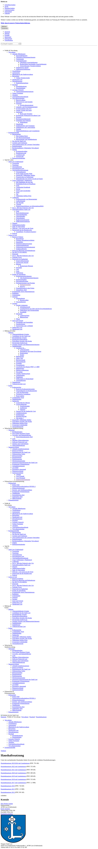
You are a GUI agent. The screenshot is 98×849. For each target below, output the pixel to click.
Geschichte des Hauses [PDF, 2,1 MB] (28, 367)
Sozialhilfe (23, 312)
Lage (13, 438)
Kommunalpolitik (13, 132)
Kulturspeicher (16, 387)
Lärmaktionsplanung (18, 466)
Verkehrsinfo (20, 59)
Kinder (22, 355)
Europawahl (19, 156)
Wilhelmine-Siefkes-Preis (23, 196)
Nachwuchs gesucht (22, 262)
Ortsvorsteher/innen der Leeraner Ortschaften (26, 144)
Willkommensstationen (23, 221)
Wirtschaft (11, 430)
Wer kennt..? (20, 418)
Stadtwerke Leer (17, 327)
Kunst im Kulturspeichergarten (25, 389)
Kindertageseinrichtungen (24, 276)
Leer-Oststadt (20, 476)
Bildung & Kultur (10, 331)
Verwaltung (11, 52)
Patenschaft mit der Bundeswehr (22, 230)
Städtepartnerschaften (18, 225)
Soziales (18, 129)
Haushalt (15, 84)
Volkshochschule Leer (19, 384)
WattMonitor (16, 493)
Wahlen (14, 149)
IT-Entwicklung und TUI (23, 108)
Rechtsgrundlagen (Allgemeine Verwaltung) (25, 148)
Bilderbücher (20, 356)
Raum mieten (20, 396)
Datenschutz (8, 38)
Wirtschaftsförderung (18, 445)
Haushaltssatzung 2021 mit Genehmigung (13, 770)
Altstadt (18, 474)
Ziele (17, 211)
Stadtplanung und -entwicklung (25, 127)
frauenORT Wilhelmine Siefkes (25, 175)
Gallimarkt (15, 197)
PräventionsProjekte (22, 281)
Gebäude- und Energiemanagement (26, 107)
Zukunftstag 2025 (21, 290)
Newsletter (19, 372)
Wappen (14, 223)
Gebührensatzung (21, 413)
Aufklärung (23, 408)
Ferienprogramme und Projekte (25, 283)
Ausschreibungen (21, 61)
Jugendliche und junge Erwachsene (30, 351)
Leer (17, 269)
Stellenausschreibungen (23, 69)
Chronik (18, 204)
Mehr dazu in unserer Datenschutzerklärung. (15, 23)
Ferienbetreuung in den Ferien (25, 288)
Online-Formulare (17, 93)
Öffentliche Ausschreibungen (29, 62)
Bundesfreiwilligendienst (19, 339)
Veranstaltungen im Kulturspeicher (26, 391)
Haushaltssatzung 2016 (8, 786)
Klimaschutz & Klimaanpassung (14, 481)
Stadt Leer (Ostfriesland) (15, 161)
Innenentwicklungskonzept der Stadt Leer (24, 462)
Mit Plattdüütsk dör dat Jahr (24, 182)
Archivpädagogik (21, 404)
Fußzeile (7, 13)
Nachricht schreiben (7, 814)
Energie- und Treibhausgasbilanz (22, 490)
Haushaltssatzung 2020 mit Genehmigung (13, 773)
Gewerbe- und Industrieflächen (21, 435)
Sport (17, 192)
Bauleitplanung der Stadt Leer (21, 452)
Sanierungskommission (23, 479)
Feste (17, 185)
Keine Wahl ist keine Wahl (24, 173)
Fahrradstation (20, 218)
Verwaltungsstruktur (18, 98)
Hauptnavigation (10, 8)
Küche (18, 189)
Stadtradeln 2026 (17, 497)
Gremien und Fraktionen (19, 143)
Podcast (14, 233)
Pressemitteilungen (21, 55)
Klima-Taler (16, 485)
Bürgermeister (16, 134)
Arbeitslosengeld (25, 307)
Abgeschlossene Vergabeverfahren (30, 66)
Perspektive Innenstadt (19, 469)
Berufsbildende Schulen (19, 338)
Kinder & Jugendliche (19, 274)
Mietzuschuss (24, 317)
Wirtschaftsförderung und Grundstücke (28, 131)
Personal (18, 117)
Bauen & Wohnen (17, 237)
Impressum (8, 37)
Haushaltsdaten (20, 88)
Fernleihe (19, 363)
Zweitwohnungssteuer (26, 105)
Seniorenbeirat (20, 298)
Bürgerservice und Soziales (24, 102)
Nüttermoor (19, 273)
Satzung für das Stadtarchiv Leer (26, 411)
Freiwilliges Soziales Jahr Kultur (22, 341)
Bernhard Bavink (21, 416)
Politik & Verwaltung (11, 50)
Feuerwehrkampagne (22, 261)
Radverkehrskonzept (22, 213)
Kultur (10, 385)
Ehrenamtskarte (20, 361)
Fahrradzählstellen (21, 214)
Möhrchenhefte (16, 498)
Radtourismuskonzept (22, 220)
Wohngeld (19, 314)
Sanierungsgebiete (17, 473)
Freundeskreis (20, 365)
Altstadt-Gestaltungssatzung (20, 449)
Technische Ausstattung (23, 394)
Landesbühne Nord (18, 397)
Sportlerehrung (20, 324)
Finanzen (19, 103)
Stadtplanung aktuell (22, 67)
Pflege (18, 319)
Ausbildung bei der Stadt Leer (21, 336)
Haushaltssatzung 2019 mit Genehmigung (13, 776)
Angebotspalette (25, 406)
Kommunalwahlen (21, 151)
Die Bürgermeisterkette (23, 137)
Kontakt (7, 35)
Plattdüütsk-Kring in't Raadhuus (25, 184)
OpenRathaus (9, 40)
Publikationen (20, 414)
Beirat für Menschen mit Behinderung (23, 250)
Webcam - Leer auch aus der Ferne (22, 228)
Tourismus (15, 165)
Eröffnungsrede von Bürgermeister (26, 199)
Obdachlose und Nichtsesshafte (29, 310)
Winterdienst (23, 122)
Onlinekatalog (20, 375)
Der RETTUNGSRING (19, 252)
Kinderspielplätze (21, 279)
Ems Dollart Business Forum (21, 433)
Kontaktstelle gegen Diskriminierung (23, 291)
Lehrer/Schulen (24, 350)
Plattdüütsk (19, 377)
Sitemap (7, 33)
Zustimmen (5, 28)
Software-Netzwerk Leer (19, 442)
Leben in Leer (12, 235)
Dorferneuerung (17, 459)
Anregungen (16, 73)
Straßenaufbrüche (21, 249)
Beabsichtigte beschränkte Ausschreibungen (33, 64)
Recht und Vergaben (26, 114)
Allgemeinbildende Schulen (20, 334)
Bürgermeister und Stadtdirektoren (26, 139)
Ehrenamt (15, 254)
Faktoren (22, 409)
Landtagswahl (20, 155)
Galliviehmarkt (20, 201)
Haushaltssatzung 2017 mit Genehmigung (13, 782)
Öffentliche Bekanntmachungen (25, 57)
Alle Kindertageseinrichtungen (29, 278)
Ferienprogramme (25, 285)
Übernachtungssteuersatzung (24, 91)
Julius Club (19, 358)
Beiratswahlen (24, 300)
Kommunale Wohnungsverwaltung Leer (28, 115)
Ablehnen (4, 26)
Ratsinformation (17, 146)
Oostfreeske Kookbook (23, 187)
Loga (17, 271)
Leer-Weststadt (20, 478)
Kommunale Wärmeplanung (20, 464)
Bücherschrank (20, 360)
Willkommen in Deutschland (24, 379)
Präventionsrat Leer (18, 168)
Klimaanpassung (13, 500)
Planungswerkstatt (17, 471)
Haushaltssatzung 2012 (8, 792)
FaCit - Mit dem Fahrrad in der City (23, 208)
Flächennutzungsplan (18, 461)
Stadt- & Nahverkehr (18, 226)
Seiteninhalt (8, 11)
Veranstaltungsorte (17, 426)
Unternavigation (9, 10)
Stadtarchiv (15, 401)
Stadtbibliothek (16, 346)
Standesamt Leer (17, 79)
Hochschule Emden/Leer (19, 343)
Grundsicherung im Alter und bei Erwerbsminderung (36, 308)
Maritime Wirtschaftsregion (20, 440)
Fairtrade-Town (17, 257)
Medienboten (20, 368)
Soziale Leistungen (22, 305)
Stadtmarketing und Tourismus (25, 126)
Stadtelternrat (16, 382)
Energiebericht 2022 (18, 495)
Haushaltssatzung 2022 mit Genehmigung (13, 766)
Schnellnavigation (10, 5)
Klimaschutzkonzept (18, 488)
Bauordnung (20, 238)
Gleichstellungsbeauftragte (20, 96)
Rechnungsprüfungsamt (23, 119)
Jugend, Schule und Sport (24, 110)
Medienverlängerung (22, 370)
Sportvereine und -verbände (24, 326)
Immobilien (19, 242)
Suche (6, 6)
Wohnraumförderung (22, 245)
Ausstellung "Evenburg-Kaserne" (26, 232)
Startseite (7, 32)
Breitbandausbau (17, 432)
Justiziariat (19, 112)
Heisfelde (19, 267)
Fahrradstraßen (20, 216)
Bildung (10, 332)
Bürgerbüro (15, 76)
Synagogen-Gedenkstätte (19, 425)
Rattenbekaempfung (22, 83)
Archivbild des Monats (23, 403)
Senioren (15, 297)
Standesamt (19, 124)
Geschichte (15, 163)
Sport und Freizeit (17, 320)
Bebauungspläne (17, 456)
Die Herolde (20, 202)
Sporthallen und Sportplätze (24, 322)
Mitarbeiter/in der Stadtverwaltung (22, 74)
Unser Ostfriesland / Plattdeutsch (22, 180)
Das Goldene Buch (22, 136)
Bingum (18, 264)
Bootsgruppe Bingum (26, 266)
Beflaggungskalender (18, 158)
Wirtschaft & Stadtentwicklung (14, 428)
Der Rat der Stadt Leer (19, 141)
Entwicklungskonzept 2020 (24, 437)
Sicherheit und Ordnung (23, 120)
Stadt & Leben (9, 160)
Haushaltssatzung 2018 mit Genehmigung (13, 779)
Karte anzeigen (5, 809)
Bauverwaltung (20, 100)
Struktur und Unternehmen (20, 444)
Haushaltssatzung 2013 (8, 789)
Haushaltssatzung (21, 86)
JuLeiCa (22, 286)
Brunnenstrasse (16, 457)
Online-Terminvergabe (23, 78)
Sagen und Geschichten (23, 190)
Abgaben (15, 95)
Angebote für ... (21, 348)
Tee (17, 194)
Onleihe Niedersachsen (23, 373)
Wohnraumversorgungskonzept (25, 247)
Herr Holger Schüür (7, 803)
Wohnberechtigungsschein (24, 243)
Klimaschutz (12, 483)
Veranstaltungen (17, 167)
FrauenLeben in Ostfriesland (24, 177)
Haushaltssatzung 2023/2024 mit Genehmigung (15, 763)
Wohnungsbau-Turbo (18, 454)
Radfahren (15, 293)
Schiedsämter (16, 295)
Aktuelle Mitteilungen (18, 54)
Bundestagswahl (21, 153)
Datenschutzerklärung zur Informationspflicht (29, 206)
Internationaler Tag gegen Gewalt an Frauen (29, 179)
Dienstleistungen (17, 81)
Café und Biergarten (22, 392)
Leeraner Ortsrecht (18, 90)
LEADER (15, 467)
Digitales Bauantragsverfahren (25, 240)
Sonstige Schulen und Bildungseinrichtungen (25, 344)
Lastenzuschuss (24, 315)
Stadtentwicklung (13, 447)
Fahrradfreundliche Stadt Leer (21, 209)
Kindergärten (24, 353)
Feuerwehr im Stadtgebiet (20, 259)
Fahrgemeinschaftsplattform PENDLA (24, 486)
